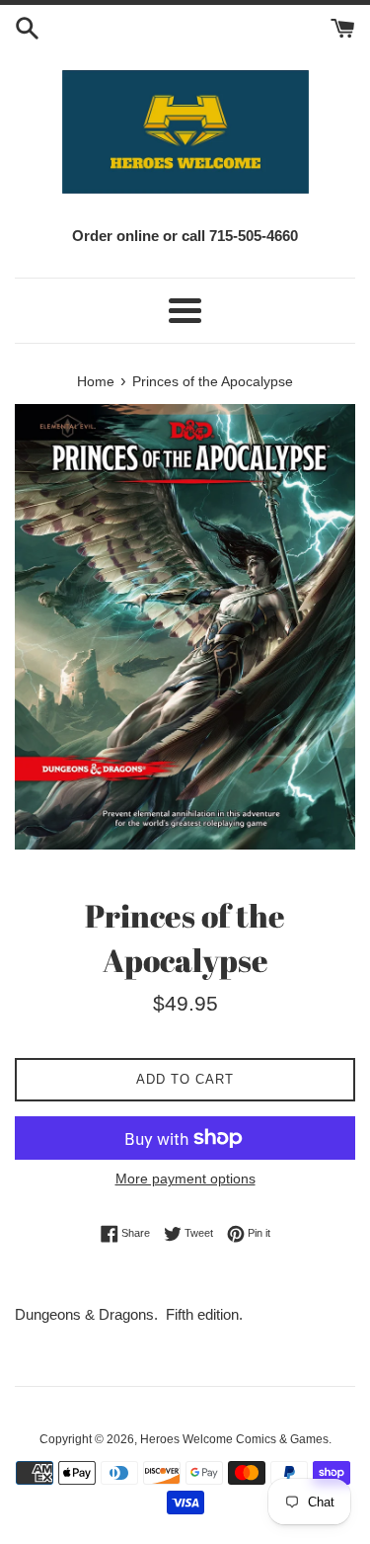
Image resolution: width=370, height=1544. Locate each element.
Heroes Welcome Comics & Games (234, 1439)
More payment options (185, 1178)
